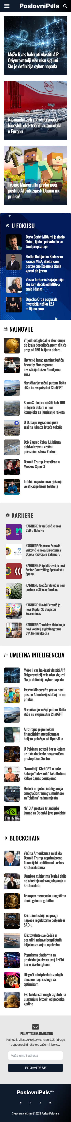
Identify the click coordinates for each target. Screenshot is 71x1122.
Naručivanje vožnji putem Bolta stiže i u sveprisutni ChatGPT (45, 385)
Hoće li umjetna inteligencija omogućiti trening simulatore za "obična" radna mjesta (44, 793)
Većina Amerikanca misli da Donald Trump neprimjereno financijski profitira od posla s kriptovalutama (44, 860)
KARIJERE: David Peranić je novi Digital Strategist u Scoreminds (43, 609)
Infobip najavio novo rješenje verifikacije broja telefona (43, 483)
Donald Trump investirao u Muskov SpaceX (42, 464)
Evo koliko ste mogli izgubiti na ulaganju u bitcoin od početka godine (45, 999)
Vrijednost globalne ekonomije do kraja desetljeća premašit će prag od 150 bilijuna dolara (45, 344)
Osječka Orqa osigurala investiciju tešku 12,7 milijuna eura (41, 303)
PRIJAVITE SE (35, 1068)
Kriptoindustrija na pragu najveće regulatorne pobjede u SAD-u (44, 920)
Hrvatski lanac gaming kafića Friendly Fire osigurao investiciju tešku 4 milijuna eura (44, 367)
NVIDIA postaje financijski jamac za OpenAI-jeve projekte (44, 810)
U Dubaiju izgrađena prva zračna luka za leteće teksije (43, 424)
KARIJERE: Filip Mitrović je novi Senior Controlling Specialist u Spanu (45, 569)
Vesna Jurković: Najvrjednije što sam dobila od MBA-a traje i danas (44, 284)
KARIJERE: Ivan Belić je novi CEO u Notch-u (43, 528)
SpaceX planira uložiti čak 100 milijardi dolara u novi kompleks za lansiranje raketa (44, 407)
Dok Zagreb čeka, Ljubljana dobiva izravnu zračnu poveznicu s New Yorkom (42, 446)
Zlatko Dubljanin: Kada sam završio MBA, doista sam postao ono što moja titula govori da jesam (44, 263)
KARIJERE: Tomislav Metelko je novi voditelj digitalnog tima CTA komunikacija (45, 629)
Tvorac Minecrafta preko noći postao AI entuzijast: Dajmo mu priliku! (45, 694)
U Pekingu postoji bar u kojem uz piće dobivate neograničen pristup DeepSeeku (44, 753)
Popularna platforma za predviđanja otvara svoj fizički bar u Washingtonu (44, 959)
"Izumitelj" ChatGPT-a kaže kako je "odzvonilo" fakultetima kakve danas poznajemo (45, 773)
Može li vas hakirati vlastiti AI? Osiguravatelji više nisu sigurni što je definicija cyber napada (44, 674)
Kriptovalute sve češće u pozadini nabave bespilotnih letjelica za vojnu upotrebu (43, 939)
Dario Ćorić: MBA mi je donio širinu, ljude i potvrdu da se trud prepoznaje (45, 241)
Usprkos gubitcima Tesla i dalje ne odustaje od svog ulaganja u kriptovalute (45, 880)
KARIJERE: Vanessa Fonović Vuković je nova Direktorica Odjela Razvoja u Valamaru (43, 550)
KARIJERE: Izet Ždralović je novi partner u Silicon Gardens (45, 587)
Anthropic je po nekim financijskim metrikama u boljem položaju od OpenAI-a (43, 733)
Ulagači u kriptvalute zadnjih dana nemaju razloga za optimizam (43, 979)
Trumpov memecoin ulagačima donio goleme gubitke (45, 898)
